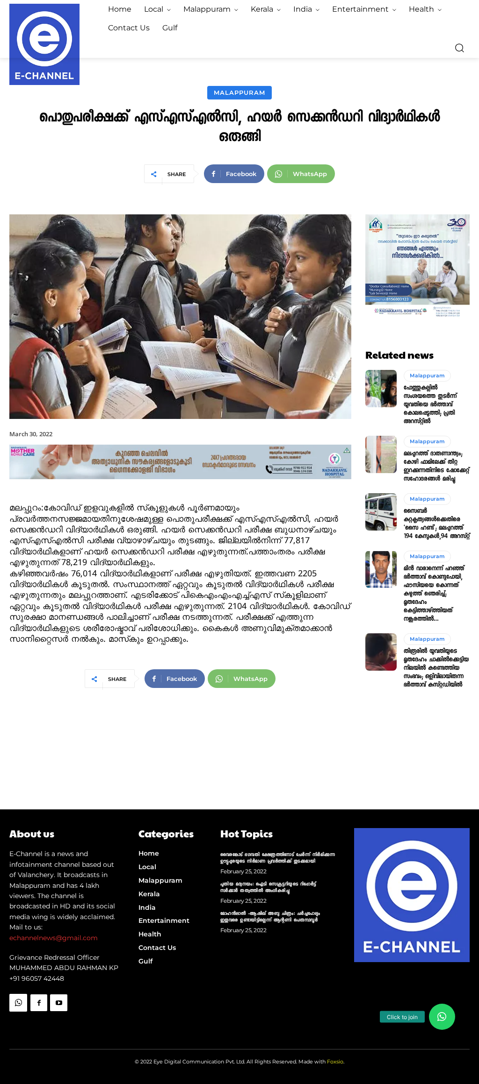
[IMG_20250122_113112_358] (180, 487)
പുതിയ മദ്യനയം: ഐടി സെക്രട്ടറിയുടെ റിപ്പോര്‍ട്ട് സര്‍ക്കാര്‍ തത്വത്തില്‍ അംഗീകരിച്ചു (268, 887)
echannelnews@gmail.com (53, 938)
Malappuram (239, 92)
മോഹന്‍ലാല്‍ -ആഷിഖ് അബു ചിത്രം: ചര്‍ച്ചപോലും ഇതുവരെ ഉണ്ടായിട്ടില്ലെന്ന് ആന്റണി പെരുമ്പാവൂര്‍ (270, 917)
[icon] (18, 1022)
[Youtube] (58, 1002)
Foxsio (335, 1061)
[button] (459, 47)
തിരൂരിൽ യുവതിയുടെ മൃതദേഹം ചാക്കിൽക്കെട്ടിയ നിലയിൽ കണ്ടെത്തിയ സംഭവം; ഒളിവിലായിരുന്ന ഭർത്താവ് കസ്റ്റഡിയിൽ (436, 669)
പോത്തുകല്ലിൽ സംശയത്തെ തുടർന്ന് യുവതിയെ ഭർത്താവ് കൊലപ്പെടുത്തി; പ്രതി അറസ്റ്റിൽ (430, 405)
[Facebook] (38, 1002)
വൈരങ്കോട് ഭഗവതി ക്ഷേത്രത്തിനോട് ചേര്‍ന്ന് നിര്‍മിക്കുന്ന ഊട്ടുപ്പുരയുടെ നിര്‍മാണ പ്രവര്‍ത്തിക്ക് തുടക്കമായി (277, 858)
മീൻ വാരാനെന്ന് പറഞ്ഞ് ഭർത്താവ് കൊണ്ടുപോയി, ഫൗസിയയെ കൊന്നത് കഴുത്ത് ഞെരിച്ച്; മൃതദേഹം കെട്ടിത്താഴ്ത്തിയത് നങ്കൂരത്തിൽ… (434, 594)
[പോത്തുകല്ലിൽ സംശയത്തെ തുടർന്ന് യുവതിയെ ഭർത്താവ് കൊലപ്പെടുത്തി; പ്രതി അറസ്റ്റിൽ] (381, 388)
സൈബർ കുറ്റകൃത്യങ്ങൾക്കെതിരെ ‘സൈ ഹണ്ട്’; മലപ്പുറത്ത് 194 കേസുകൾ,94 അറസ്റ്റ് (437, 524)
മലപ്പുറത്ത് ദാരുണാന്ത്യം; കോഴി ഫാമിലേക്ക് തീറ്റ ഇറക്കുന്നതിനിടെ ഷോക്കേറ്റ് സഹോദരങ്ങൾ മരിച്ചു (436, 467)
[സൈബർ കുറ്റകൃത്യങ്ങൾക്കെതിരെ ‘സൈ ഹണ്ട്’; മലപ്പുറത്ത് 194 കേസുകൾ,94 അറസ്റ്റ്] (381, 512)
